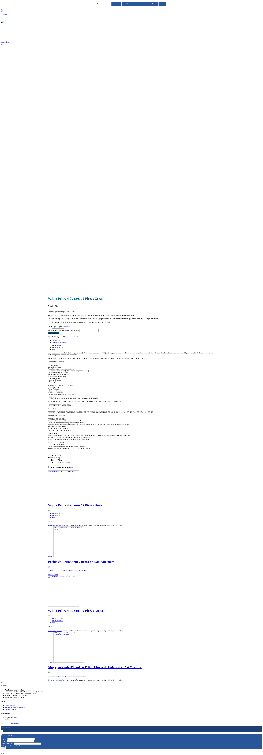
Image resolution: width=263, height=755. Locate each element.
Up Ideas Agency (15, 723)
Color (50, 326)
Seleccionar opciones (55, 525)
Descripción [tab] (56, 340)
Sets (162, 4)
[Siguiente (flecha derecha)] (4, 753)
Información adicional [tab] (59, 342)
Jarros (135, 4)
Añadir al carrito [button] (53, 575)
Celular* (3, 741)
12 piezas (66, 337)
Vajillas (116, 4)
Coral (72, 337)
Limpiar (66, 326)
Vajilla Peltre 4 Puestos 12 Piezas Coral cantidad (63, 330)
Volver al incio (5, 42)
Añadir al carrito (53, 333)
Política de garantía (11, 709)
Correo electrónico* (7, 743)
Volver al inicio (10, 705)
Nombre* (4, 739)
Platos (154, 4)
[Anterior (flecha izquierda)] (1, 753)
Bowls (126, 4)
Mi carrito (4, 14)
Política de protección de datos (15, 707)
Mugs (144, 4)
